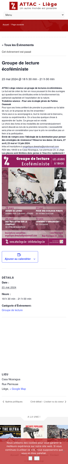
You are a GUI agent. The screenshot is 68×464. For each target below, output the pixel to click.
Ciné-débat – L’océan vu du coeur (47, 401)
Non (36, 458)
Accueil (6, 24)
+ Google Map (18, 389)
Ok (30, 458)
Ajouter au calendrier (18, 259)
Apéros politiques (13, 401)
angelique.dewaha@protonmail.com (41, 146)
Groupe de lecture (12, 310)
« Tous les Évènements (18, 45)
